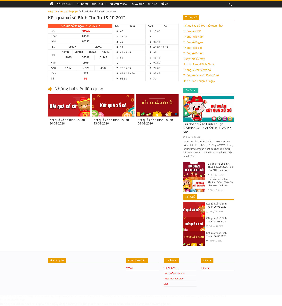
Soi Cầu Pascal (119, 4)
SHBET (3, 296)
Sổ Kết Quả (63, 4)
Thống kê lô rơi (192, 48)
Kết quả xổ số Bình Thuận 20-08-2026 (67, 121)
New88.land (220, 296)
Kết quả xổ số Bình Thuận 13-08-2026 (111, 121)
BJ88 (166, 283)
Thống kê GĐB (192, 31)
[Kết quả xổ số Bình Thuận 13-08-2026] (113, 96)
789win (130, 268)
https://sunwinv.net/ (12, 299)
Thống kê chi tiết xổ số (197, 70)
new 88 (208, 296)
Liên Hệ (205, 268)
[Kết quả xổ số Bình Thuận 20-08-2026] (69, 96)
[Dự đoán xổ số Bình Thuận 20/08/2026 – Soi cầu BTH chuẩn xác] (194, 164)
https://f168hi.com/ (174, 273)
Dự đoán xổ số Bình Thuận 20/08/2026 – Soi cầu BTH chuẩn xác (220, 167)
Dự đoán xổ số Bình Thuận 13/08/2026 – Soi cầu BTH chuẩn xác (220, 182)
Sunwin (46, 304)
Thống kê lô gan (193, 42)
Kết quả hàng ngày (69, 11)
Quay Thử (138, 4)
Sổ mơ (164, 4)
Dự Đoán (82, 4)
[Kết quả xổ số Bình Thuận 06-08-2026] (157, 96)
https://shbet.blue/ (174, 278)
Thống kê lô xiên (193, 53)
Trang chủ (53, 11)
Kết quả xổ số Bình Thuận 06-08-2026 (155, 121)
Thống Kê (97, 4)
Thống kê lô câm (193, 36)
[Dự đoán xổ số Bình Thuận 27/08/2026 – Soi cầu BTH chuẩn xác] (208, 97)
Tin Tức (152, 4)
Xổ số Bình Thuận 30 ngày (199, 81)
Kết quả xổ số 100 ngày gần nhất (203, 25)
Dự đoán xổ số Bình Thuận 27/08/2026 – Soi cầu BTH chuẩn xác (207, 128)
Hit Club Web (171, 268)
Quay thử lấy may (194, 59)
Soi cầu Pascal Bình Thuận (199, 64)
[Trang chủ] (51, 4)
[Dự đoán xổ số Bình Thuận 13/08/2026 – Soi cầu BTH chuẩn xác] (194, 179)
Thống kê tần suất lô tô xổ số (201, 75)
